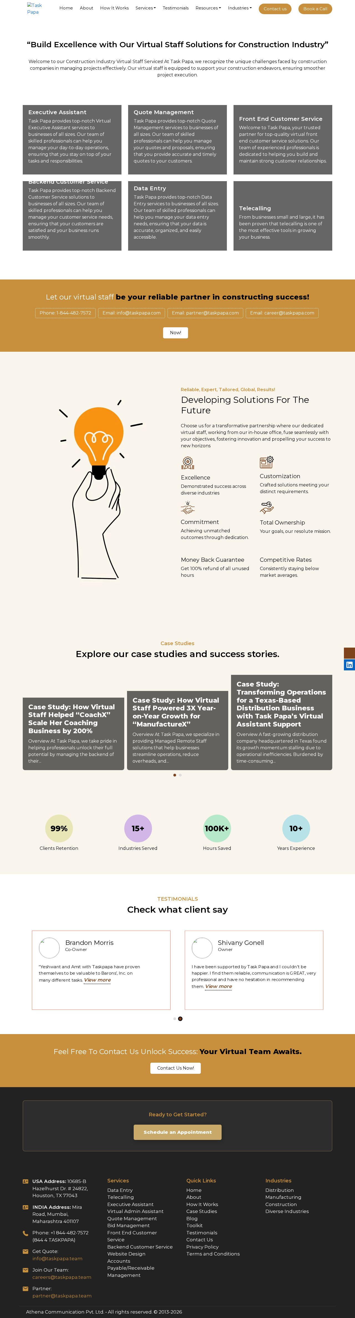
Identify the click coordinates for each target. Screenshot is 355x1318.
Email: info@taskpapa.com (132, 313)
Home (66, 8)
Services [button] (144, 8)
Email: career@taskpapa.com (282, 313)
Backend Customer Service (140, 1247)
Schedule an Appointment (178, 1132)
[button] (174, 775)
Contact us (275, 8)
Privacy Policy (202, 1247)
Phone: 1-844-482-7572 (65, 313)
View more (53, 980)
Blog (192, 1218)
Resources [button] (207, 8)
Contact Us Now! (175, 1068)
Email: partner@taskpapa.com (205, 313)
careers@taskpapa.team (62, 1277)
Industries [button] (238, 8)
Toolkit (194, 1225)
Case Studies (201, 1211)
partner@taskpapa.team (62, 1296)
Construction (281, 1204)
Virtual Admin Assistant (135, 1211)
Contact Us (199, 1239)
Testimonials (176, 8)
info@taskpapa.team (57, 1258)
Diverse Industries (287, 1211)
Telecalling (120, 1197)
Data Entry (120, 1190)
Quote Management (132, 1218)
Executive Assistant (130, 1204)
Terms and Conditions (213, 1254)
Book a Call (315, 8)
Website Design (126, 1254)
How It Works (114, 8)
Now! (175, 332)
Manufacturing (283, 1197)
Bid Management (128, 1225)
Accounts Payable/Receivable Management (130, 1268)
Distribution (279, 1190)
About (86, 8)
